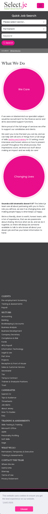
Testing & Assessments (12, 304)
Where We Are (8, 464)
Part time (6, 356)
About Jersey (7, 408)
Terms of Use (7, 475)
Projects (5, 360)
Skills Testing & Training (12, 424)
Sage (4, 442)
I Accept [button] (24, 509)
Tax (3, 374)
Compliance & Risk (10, 338)
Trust (4, 385)
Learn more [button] (8, 502)
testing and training (17, 139)
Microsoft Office (9, 428)
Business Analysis (9, 327)
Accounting (7, 316)
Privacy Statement (10, 478)
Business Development (12, 331)
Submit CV (6, 394)
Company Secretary (11, 334)
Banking (5, 320)
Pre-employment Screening (14, 300)
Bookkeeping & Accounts (13, 323)
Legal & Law (7, 352)
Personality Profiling (10, 435)
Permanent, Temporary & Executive (18, 451)
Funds (4, 342)
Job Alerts (6, 405)
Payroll (4, 307)
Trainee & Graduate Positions (15, 381)
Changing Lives (24, 176)
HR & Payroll (7, 345)
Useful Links (7, 468)
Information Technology (12, 349)
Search (9, 42)
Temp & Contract (10, 378)
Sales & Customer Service (13, 367)
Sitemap (5, 471)
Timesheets (7, 401)
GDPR (4, 432)
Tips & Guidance (9, 397)
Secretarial (6, 370)
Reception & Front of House (14, 363)
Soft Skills (6, 439)
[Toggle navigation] (40, 5)
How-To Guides (8, 412)
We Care (24, 89)
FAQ (3, 415)
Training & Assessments (12, 455)
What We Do (15, 51)
